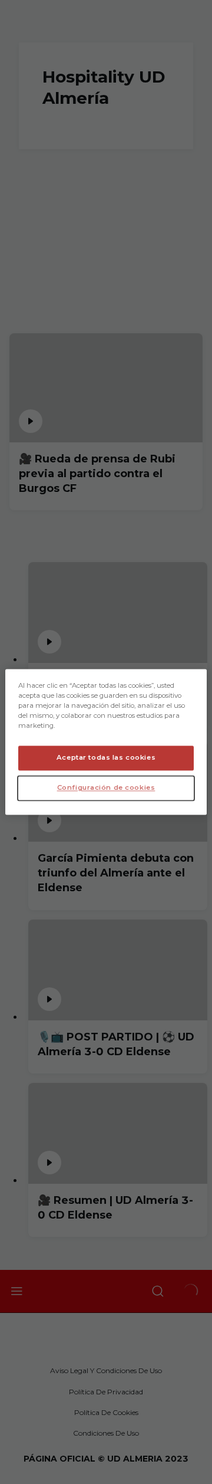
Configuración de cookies (106, 788)
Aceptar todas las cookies (106, 758)
